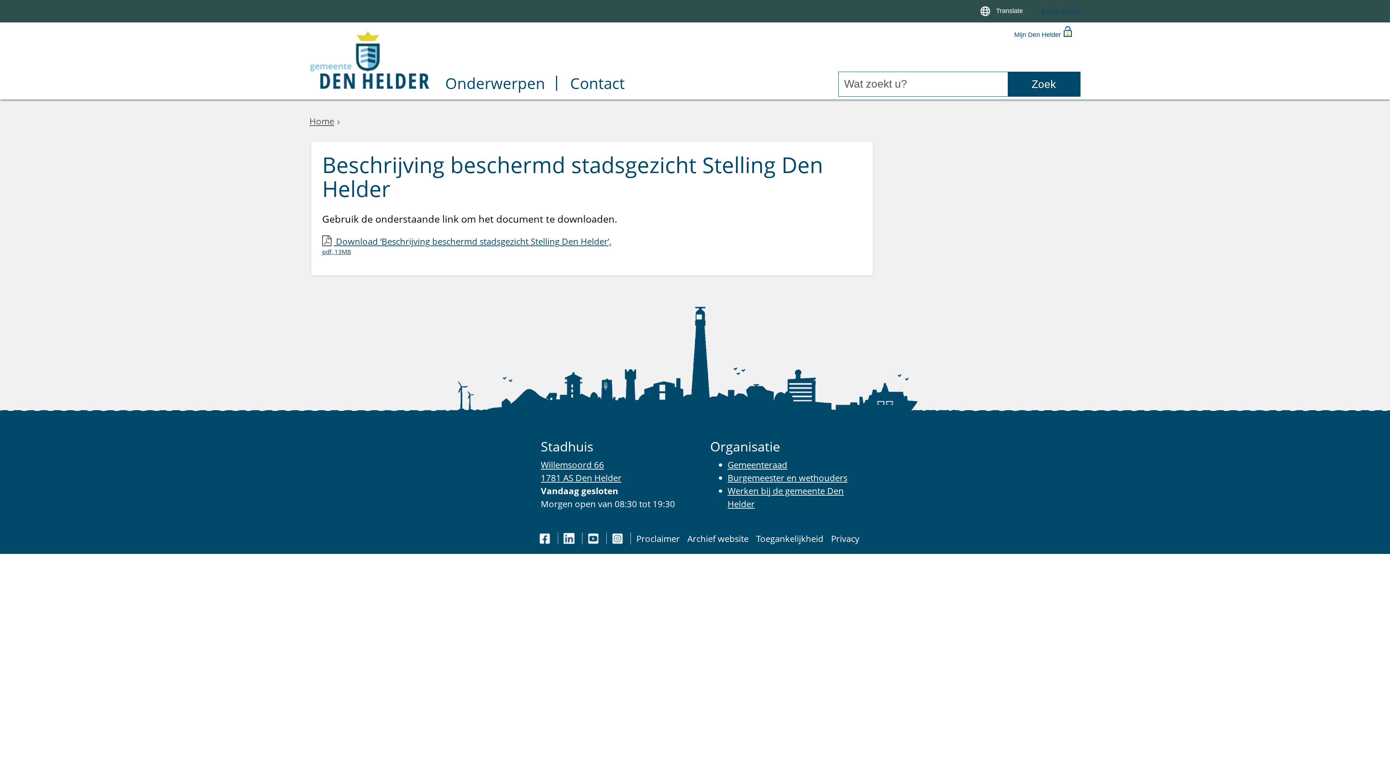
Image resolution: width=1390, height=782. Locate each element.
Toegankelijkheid (790, 539)
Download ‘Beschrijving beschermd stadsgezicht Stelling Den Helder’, (466, 245)
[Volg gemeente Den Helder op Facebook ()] (545, 539)
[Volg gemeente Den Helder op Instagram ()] (618, 539)
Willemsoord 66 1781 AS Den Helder (581, 471)
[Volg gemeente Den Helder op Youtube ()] (594, 539)
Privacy (845, 539)
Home (321, 121)
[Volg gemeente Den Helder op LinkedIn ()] (570, 539)
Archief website (718, 539)
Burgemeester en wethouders (787, 478)
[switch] (1003, 11)
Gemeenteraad (757, 465)
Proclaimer (658, 539)
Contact (597, 84)
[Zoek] (1044, 84)
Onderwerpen (495, 84)
